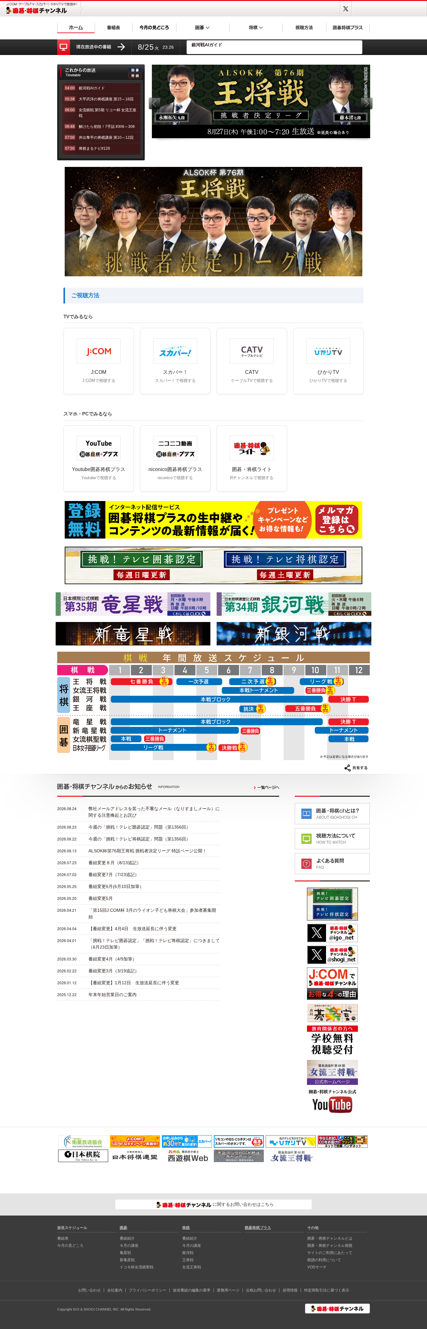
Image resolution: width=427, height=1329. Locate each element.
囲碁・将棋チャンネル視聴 (329, 1245)
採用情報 (290, 1290)
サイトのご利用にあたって (329, 1253)
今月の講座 (129, 1245)
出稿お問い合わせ (261, 1290)
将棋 (255, 27)
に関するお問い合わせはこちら (242, 1204)
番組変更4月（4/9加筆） (112, 958)
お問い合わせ (89, 1290)
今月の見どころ (154, 27)
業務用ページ (228, 1290)
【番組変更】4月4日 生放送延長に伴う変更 (132, 928)
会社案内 (114, 1290)
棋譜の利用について (324, 1260)
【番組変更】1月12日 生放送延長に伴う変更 (133, 982)
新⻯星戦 (127, 1260)
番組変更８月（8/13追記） (114, 862)
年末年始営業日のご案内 (112, 994)
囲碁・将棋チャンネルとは (329, 1238)
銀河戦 (187, 1253)
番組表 (113, 27)
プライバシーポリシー (147, 1290)
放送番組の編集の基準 (191, 1290)
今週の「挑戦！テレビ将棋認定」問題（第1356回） (139, 838)
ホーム (76, 27)
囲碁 (202, 27)
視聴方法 (304, 27)
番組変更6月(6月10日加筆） (116, 886)
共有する (356, 768)
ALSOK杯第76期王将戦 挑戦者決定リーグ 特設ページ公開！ (147, 850)
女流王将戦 (191, 1267)
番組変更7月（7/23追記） (113, 874)
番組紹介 (127, 1238)
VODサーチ (317, 1267)
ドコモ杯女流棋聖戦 (136, 1267)
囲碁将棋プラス (348, 27)
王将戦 (187, 1260)
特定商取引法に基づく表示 (326, 1290)
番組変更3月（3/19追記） (113, 970)
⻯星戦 (125, 1253)
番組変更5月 (100, 898)
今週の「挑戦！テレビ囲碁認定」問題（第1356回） (139, 827)
